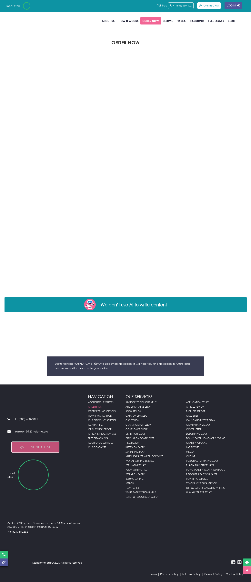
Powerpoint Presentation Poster (206, 469)
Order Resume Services (102, 411)
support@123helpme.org (31, 431)
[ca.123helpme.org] (37, 6)
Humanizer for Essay (199, 492)
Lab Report (192, 447)
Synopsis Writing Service (201, 483)
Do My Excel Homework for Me (205, 438)
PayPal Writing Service (140, 460)
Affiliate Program (99, 433)
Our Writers (106, 402)
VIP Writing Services (100, 429)
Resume (168, 21)
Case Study (132, 420)
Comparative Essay (198, 424)
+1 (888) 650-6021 (183, 5)
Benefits (111, 420)
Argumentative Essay (139, 406)
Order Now (150, 21)
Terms (153, 574)
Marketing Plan (135, 451)
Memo (190, 451)
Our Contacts (97, 447)
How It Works (128, 21)
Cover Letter (194, 429)
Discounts (196, 21)
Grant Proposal (196, 442)
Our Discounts (97, 420)
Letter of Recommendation (142, 496)
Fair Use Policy (191, 574)
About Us (108, 21)
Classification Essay (138, 424)
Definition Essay (135, 433)
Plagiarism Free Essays (200, 465)
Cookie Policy (235, 574)
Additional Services (100, 442)
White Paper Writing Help (141, 492)
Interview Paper (135, 447)
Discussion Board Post (140, 438)
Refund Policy (213, 574)
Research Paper (135, 474)
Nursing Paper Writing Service (144, 456)
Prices (181, 21)
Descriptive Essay (196, 433)
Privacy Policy (169, 574)
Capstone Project (137, 415)
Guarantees (95, 424)
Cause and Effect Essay (200, 420)
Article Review (195, 406)
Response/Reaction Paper (201, 474)
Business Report (195, 411)
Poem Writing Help (137, 469)
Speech (130, 483)
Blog (231, 21)
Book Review (133, 411)
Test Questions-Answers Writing (205, 487)
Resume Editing (135, 478)
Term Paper (132, 487)
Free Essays (216, 21)
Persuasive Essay (136, 465)
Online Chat (38, 447)
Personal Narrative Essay (202, 460)
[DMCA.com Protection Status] (44, 541)
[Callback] (4, 562)
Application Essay (197, 402)
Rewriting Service (197, 478)
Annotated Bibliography (141, 402)
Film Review (132, 442)
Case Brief (192, 415)
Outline (190, 456)
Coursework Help (137, 429)
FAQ (113, 433)
